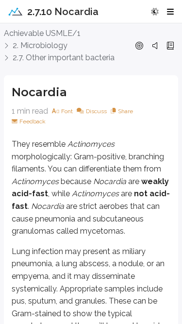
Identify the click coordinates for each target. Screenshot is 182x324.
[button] (155, 11)
